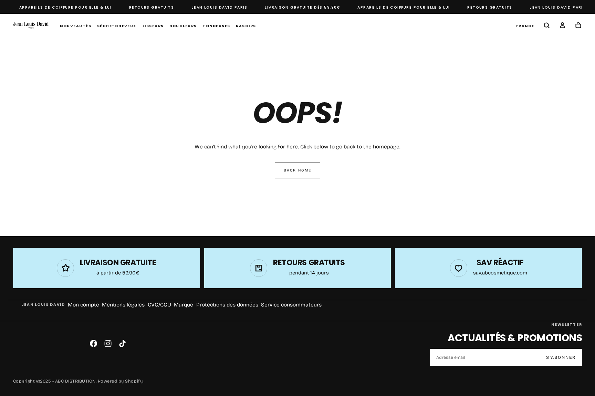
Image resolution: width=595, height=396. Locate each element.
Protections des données (227, 305)
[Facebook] (93, 343)
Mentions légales (123, 305)
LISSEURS (153, 26)
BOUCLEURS (183, 26)
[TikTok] (122, 343)
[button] (525, 25)
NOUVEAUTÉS (75, 26)
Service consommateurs (291, 305)
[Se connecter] (562, 26)
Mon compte (83, 305)
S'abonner (561, 357)
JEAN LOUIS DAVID (43, 304)
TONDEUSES (216, 26)
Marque (183, 305)
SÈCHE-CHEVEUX (117, 26)
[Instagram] (108, 343)
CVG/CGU (159, 305)
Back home (297, 170)
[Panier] (578, 26)
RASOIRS (246, 26)
